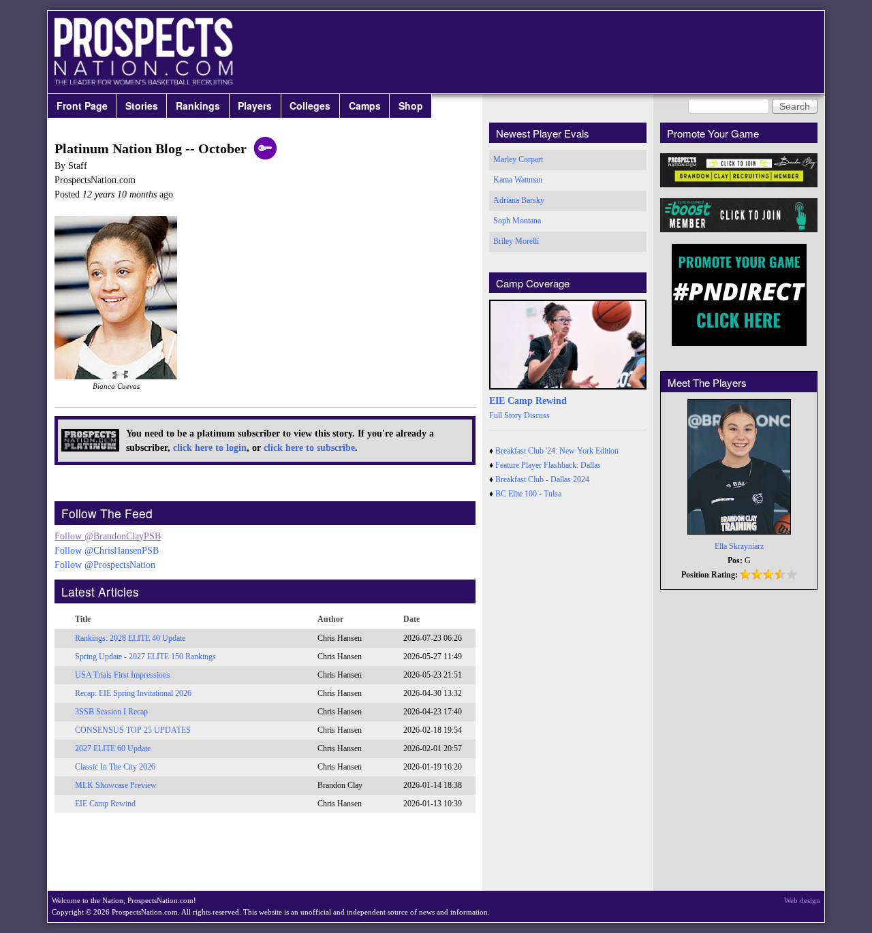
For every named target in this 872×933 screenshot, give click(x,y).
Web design (802, 900)
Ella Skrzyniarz (739, 546)
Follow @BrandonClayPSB (107, 536)
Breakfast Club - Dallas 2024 (542, 479)
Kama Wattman (517, 180)
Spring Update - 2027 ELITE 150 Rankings (145, 656)
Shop (411, 105)
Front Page (82, 105)
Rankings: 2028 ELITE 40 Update (130, 638)
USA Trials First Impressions (122, 675)
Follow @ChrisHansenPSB (106, 550)
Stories (141, 105)
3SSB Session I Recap (111, 711)
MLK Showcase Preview (116, 785)
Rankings (198, 105)
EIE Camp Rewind (105, 803)
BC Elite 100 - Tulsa (528, 494)
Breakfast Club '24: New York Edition (557, 451)
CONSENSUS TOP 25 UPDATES (133, 730)
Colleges (310, 105)
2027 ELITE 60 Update (113, 748)
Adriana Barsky (518, 200)
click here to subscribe (309, 448)
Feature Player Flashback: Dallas (548, 465)
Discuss (537, 415)
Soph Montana (517, 220)
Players (255, 105)
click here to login (210, 448)
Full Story (505, 415)
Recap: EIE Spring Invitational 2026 (133, 693)
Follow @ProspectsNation (104, 565)
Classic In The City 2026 (115, 767)
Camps (365, 105)
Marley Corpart (518, 159)
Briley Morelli (516, 241)
